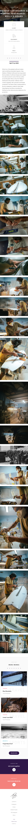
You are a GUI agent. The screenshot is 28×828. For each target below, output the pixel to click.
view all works (14, 753)
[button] (25, 2)
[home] (7, 3)
